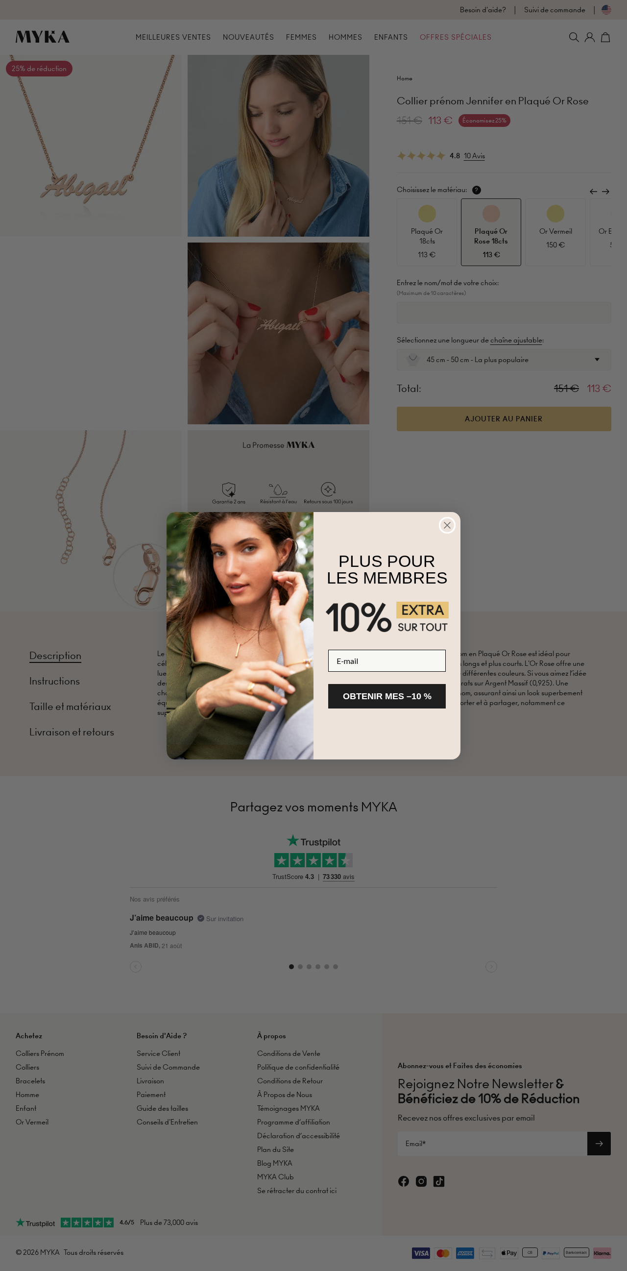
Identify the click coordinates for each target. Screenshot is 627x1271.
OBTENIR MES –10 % (387, 696)
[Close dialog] (447, 525)
